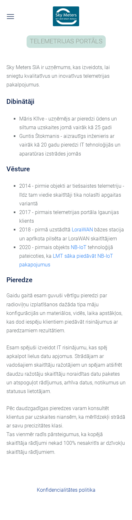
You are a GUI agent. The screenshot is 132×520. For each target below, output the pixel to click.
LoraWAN (83, 230)
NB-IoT (79, 247)
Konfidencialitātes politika (66, 490)
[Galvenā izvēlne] (10, 16)
